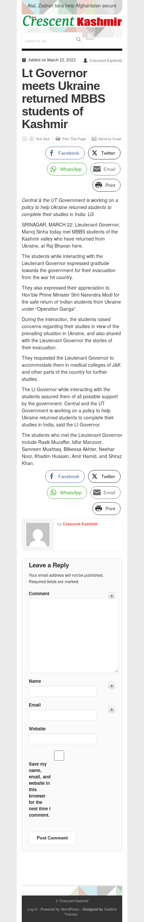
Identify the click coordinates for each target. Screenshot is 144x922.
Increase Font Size (31, 139)
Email (35, 705)
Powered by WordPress (60, 909)
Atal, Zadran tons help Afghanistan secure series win (72, 8)
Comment (39, 593)
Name (35, 681)
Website (37, 728)
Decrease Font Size (24, 139)
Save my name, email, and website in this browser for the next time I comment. (40, 789)
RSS (90, 36)
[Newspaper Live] (72, 20)
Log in (32, 909)
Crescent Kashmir (106, 60)
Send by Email (109, 139)
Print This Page (74, 139)
